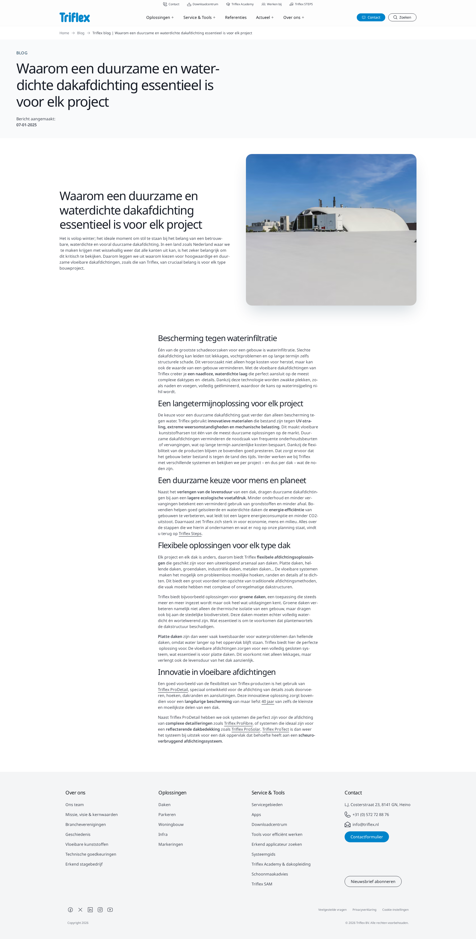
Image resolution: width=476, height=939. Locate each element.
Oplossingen (158, 17)
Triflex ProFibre (238, 723)
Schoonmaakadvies (270, 874)
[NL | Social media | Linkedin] (90, 910)
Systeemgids (263, 854)
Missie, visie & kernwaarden (91, 814)
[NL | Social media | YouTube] (110, 910)
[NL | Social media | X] (80, 910)
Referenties (236, 17)
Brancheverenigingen (85, 824)
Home (64, 33)
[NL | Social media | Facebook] (70, 910)
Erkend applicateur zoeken (277, 844)
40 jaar (268, 701)
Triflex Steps (190, 533)
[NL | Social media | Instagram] (100, 910)
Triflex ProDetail (173, 689)
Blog (81, 33)
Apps (256, 814)
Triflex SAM (262, 884)
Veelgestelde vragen (332, 910)
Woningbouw (171, 824)
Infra (163, 834)
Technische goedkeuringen (90, 854)
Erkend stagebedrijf (84, 864)
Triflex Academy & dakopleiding (281, 864)
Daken (164, 804)
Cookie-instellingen (395, 910)
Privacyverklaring (364, 910)
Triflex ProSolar (246, 729)
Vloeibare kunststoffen (86, 844)
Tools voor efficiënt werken (277, 834)
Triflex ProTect (275, 729)
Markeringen (170, 844)
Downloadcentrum (269, 824)
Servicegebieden (267, 804)
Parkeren (167, 814)
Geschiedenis (77, 834)
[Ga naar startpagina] (75, 17)
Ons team (74, 804)
